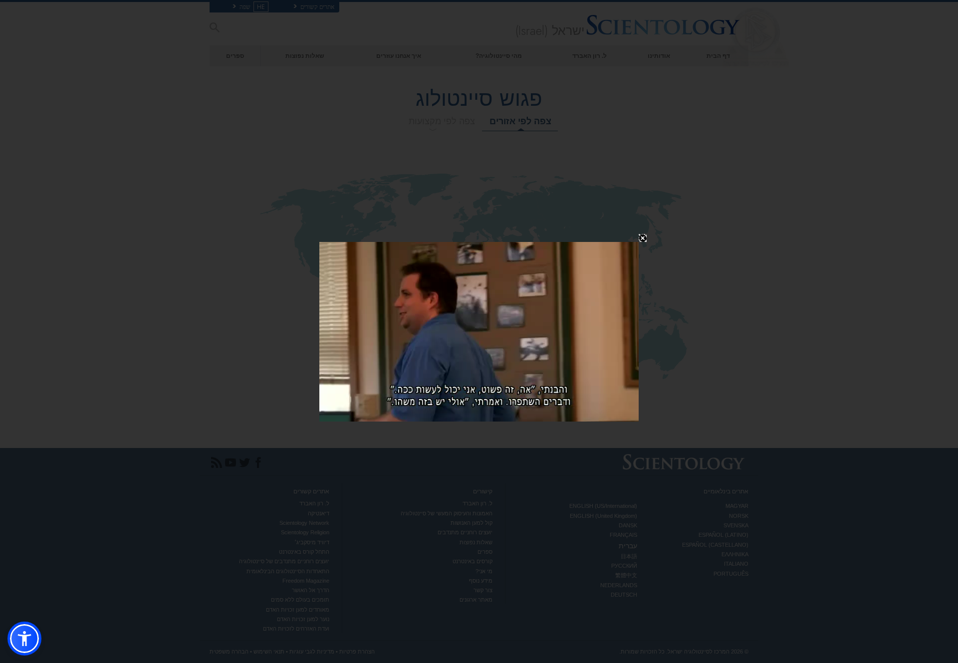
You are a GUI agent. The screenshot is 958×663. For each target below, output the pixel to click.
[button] (24, 638)
